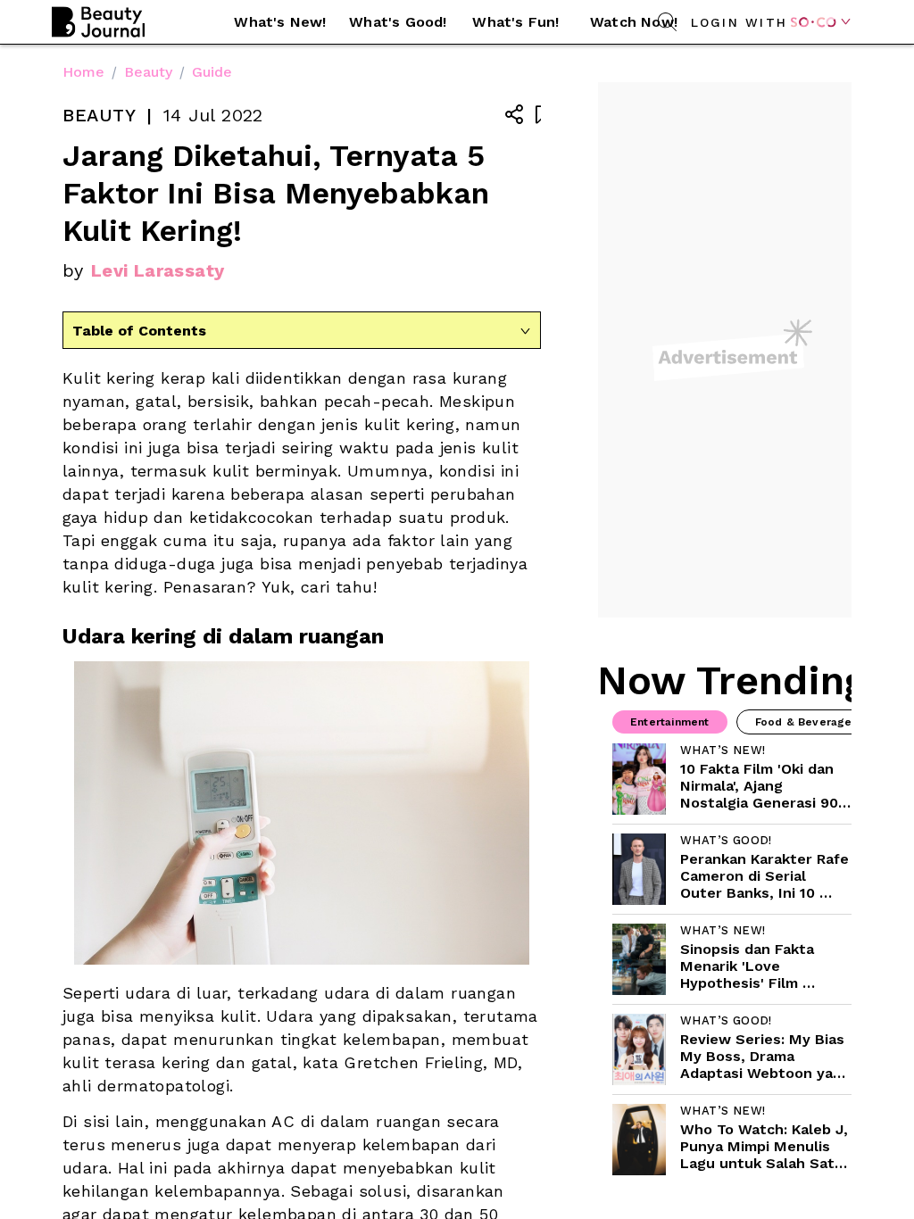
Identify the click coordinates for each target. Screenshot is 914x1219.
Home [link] (83, 71)
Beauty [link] (148, 71)
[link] (732, 779)
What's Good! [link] (397, 21)
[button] (280, 22)
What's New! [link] (280, 21)
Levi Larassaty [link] (158, 270)
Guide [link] (212, 71)
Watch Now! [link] (633, 21)
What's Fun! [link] (515, 21)
